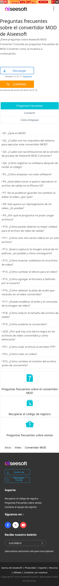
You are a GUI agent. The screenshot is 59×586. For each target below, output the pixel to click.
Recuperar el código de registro (30, 414)
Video (18, 447)
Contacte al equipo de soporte (21, 507)
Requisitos (27, 76)
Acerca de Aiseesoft (11, 567)
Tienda (18, 480)
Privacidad (30, 567)
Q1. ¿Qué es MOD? (14, 133)
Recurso (53, 567)
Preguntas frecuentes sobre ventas (29, 435)
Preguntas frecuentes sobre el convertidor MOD (30, 391)
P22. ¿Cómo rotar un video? (20, 354)
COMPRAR (19, 84)
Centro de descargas (19, 473)
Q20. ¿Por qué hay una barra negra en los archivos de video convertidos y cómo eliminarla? (28, 335)
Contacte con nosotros (36, 572)
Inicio (8, 447)
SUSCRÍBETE (15, 543)
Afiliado (17, 572)
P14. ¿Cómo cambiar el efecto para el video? (30, 271)
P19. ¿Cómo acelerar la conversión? (25, 324)
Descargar (19, 71)
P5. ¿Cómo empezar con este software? (27, 174)
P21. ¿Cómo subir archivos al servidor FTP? (29, 347)
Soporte (42, 567)
